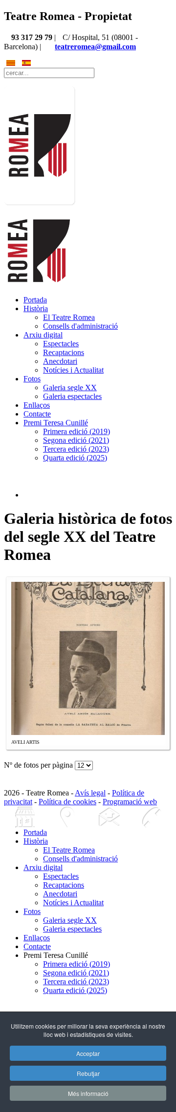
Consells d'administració (80, 326)
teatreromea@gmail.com (95, 46)
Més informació (88, 1093)
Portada (35, 300)
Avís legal (90, 793)
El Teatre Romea (69, 317)
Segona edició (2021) (76, 440)
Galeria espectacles (72, 396)
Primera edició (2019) (76, 431)
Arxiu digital (43, 335)
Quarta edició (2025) (75, 458)
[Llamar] (151, 817)
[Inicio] (25, 817)
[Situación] (67, 817)
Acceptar (88, 1053)
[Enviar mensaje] (109, 817)
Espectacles (61, 343)
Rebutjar (88, 1073)
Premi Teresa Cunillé (55, 422)
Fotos (32, 379)
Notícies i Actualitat (73, 370)
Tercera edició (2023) (76, 449)
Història (35, 308)
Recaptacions (63, 352)
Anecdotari (60, 361)
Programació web (130, 801)
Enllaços (36, 405)
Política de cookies (67, 801)
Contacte (37, 414)
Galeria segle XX (70, 387)
